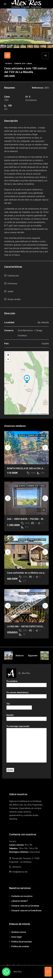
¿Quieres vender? (19, 901)
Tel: (8, 703)
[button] (6, 972)
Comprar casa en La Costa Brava (26, 910)
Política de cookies (20, 946)
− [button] (8, 359)
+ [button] (8, 355)
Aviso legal (16, 937)
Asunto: (10, 715)
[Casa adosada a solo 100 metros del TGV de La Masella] (27, 379)
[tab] (7, 55)
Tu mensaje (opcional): (18, 726)
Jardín (10, 291)
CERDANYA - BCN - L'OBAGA (23, 63)
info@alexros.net (19, 872)
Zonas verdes (14, 299)
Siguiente (32, 655)
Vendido (22, 593)
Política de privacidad (21, 942)
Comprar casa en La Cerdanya (25, 906)
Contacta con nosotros (22, 896)
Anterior (20, 655)
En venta (8, 63)
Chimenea (12, 283)
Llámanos (16, 867)
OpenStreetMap (34, 413)
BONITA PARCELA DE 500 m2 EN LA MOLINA (29, 468)
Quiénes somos (18, 932)
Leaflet (23, 413)
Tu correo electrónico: (17, 692)
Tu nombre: (12, 681)
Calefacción (13, 275)
